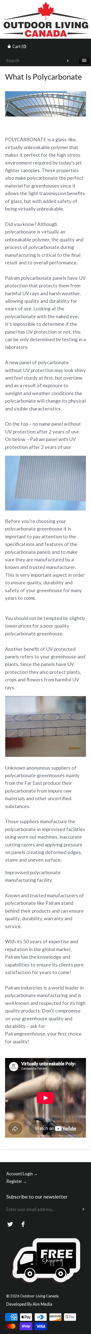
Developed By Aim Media (29, 1304)
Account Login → (22, 1173)
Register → (16, 1181)
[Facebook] (23, 1224)
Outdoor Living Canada (39, 1296)
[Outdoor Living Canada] (45, 4)
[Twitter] (10, 1224)
